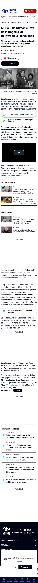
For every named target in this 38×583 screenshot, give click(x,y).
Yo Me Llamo (10, 442)
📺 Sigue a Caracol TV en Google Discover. (20, 121)
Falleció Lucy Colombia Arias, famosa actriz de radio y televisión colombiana (24, 221)
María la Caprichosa (12, 454)
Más (34, 581)
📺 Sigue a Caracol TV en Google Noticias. (20, 311)
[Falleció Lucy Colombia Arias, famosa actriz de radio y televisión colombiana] (6, 219)
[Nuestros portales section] (35, 540)
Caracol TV (4, 22)
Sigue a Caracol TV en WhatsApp (20, 114)
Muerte (18, 390)
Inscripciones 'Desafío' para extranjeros (15, 16)
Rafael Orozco (10, 432)
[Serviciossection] (35, 545)
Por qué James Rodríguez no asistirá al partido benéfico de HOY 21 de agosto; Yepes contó (24, 201)
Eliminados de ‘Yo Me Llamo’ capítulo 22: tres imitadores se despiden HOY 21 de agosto (20, 469)
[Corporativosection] (35, 550)
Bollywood (7, 104)
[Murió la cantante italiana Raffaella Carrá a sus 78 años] (6, 230)
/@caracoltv (11, 58)
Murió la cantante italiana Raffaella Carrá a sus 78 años (24, 231)
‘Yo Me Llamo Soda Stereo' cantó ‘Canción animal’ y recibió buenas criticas (19, 447)
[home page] (9, 11)
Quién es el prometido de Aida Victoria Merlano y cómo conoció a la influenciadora (24, 191)
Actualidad (13, 22)
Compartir (12, 63)
